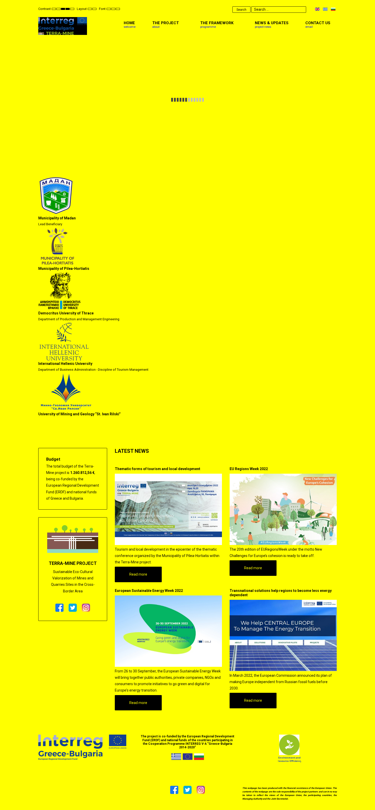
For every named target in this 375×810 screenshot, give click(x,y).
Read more (138, 574)
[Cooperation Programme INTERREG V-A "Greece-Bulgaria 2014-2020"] (82, 747)
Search (241, 9)
